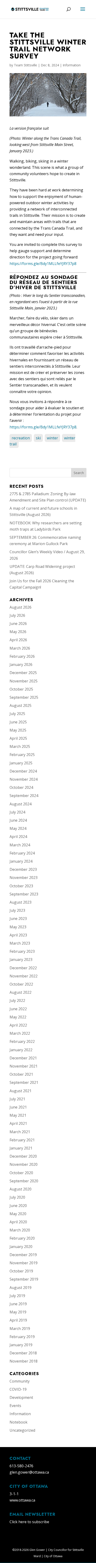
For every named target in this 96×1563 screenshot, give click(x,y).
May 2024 (18, 828)
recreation (21, 438)
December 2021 (23, 1058)
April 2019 (18, 1320)
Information (72, 65)
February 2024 (22, 853)
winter (52, 438)
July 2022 (17, 1000)
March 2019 (20, 1328)
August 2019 (20, 1287)
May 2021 (18, 1115)
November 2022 (24, 976)
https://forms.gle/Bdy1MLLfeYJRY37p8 (43, 263)
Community (20, 1381)
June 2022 (18, 1008)
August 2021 (20, 1090)
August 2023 (20, 902)
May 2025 (18, 730)
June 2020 (18, 1205)
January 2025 (21, 763)
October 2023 (21, 885)
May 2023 (18, 926)
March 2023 (20, 943)
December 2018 (23, 1353)
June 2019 (18, 1303)
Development (21, 1397)
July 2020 (17, 1197)
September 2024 (24, 795)
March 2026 (20, 648)
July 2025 (17, 713)
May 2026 (18, 631)
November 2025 (24, 681)
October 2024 (21, 787)
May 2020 (18, 1213)
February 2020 (22, 1238)
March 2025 (20, 746)
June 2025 (18, 722)
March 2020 (20, 1230)
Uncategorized (22, 1430)
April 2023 (18, 935)
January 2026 (21, 664)
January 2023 (21, 959)
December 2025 (23, 672)
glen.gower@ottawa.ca (29, 1472)
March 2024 (20, 845)
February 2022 (22, 1041)
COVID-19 (18, 1389)
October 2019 (21, 1271)
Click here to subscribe (29, 1521)
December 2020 (23, 1156)
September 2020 (24, 1180)
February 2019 (22, 1336)
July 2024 (17, 812)
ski (38, 438)
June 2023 (18, 918)
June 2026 (18, 623)
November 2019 (24, 1262)
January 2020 (21, 1246)
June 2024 (18, 820)
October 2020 (21, 1172)
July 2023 (17, 910)
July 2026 (17, 615)
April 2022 (18, 1025)
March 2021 (20, 1131)
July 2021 (17, 1099)
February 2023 (22, 951)
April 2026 (18, 639)
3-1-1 (14, 1493)
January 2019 (21, 1344)
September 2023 (24, 894)
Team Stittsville (25, 65)
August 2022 (20, 992)
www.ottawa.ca (22, 1500)
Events (15, 1405)
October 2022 (21, 984)
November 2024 (24, 779)
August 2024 (20, 804)
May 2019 (18, 1312)
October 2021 (21, 1074)
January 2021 (21, 1148)
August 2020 (20, 1189)
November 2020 (24, 1164)
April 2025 (18, 738)
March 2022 (20, 1033)
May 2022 (18, 1017)
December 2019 (23, 1254)
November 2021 (24, 1066)
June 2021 (18, 1107)
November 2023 (24, 877)
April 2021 (18, 1123)
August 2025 (20, 705)
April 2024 (18, 836)
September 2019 (24, 1279)
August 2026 (20, 607)
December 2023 (23, 869)
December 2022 (23, 967)
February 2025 (22, 754)
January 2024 (21, 861)
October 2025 (21, 689)
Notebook (18, 1422)
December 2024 (23, 771)
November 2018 (24, 1361)
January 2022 (21, 1049)
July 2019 (17, 1295)
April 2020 (18, 1221)
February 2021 (22, 1140)
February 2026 (22, 656)
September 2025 (24, 697)
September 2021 (24, 1082)
